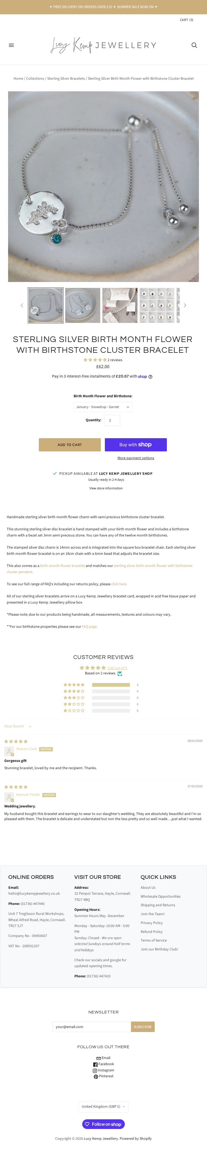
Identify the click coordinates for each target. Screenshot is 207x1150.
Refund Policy (152, 932)
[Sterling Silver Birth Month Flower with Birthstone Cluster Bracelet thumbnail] (120, 305)
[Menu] (11, 45)
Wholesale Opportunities (161, 896)
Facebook (106, 1064)
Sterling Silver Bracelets (66, 78)
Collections (35, 78)
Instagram (105, 1070)
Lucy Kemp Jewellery (101, 1138)
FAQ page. (90, 626)
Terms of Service (154, 940)
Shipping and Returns (158, 905)
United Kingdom (101, 1106)
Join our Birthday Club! (159, 949)
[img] (15, 741)
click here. (119, 584)
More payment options (136, 458)
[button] (96, 360)
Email (106, 1058)
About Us (148, 887)
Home (18, 78)
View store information (106, 488)
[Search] (194, 45)
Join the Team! (153, 914)
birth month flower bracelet (62, 566)
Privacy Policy (152, 923)
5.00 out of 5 (117, 668)
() (187, 20)
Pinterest (105, 1076)
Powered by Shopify (136, 1138)
